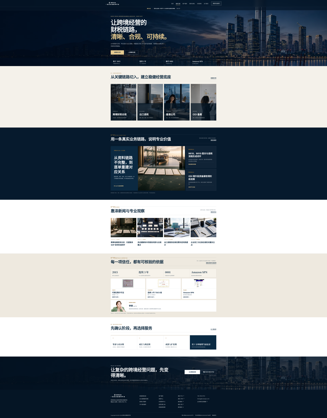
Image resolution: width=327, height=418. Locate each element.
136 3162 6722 (201, 396)
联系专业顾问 (216, 3)
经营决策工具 (162, 404)
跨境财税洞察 (162, 407)
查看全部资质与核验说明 (211, 263)
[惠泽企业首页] (112, 3)
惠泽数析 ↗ (181, 401)
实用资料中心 (162, 401)
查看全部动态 (213, 212)
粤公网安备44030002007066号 (203, 415)
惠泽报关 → (181, 407)
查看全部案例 (213, 140)
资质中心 (161, 398)
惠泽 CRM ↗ (181, 398)
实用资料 (199, 3)
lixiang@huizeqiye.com (203, 398)
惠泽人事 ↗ (181, 404)
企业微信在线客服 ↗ (202, 401)
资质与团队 (192, 3)
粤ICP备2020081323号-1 (188, 415)
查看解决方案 (117, 52)
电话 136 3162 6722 (208, 372)
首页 (172, 3)
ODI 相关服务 (142, 404)
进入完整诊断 (213, 329)
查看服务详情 (213, 78)
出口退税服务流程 (143, 398)
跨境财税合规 (142, 396)
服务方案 (178, 3)
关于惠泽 (206, 3)
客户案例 (185, 3)
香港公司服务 (142, 401)
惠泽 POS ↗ (181, 396)
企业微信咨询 (192, 372)
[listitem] (128, 288)
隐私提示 (214, 415)
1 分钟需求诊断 (131, 52)
